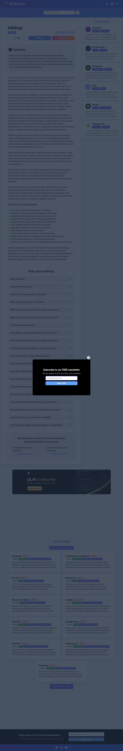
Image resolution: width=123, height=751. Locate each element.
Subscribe (61, 383)
